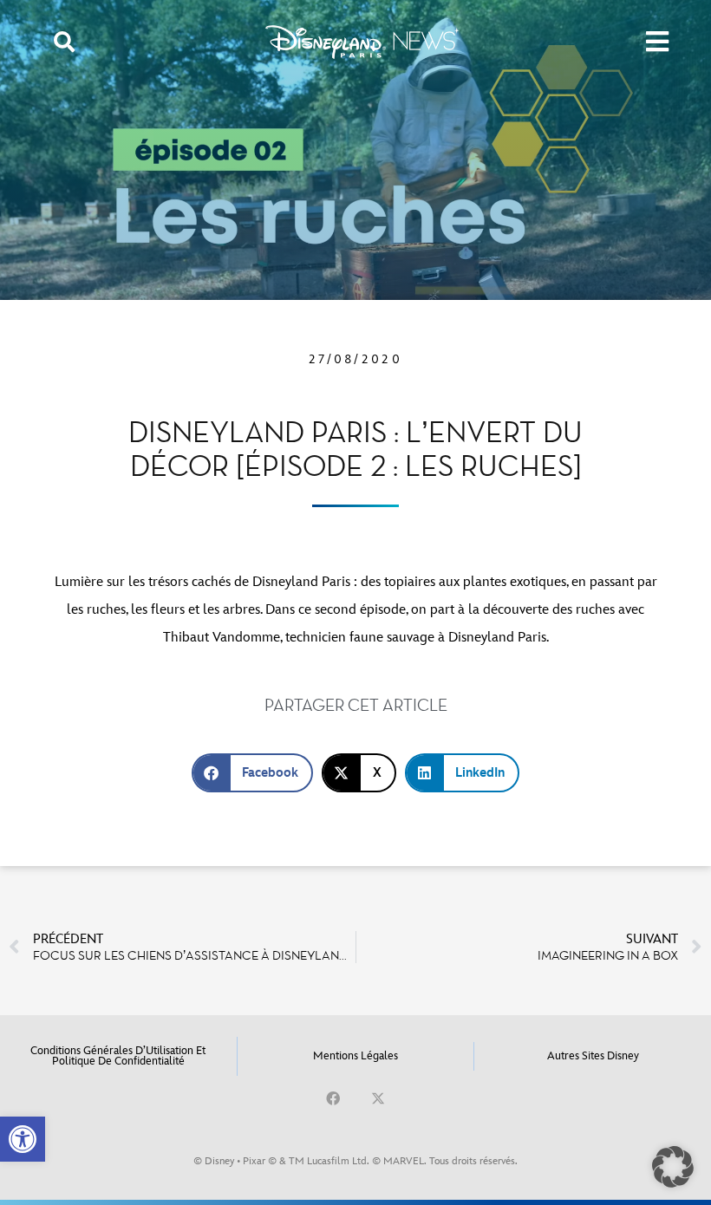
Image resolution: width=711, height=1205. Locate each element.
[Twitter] (378, 1098)
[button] (22, 1139)
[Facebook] (333, 1098)
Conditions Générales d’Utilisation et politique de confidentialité (117, 1056)
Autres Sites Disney (593, 1056)
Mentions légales (355, 1056)
